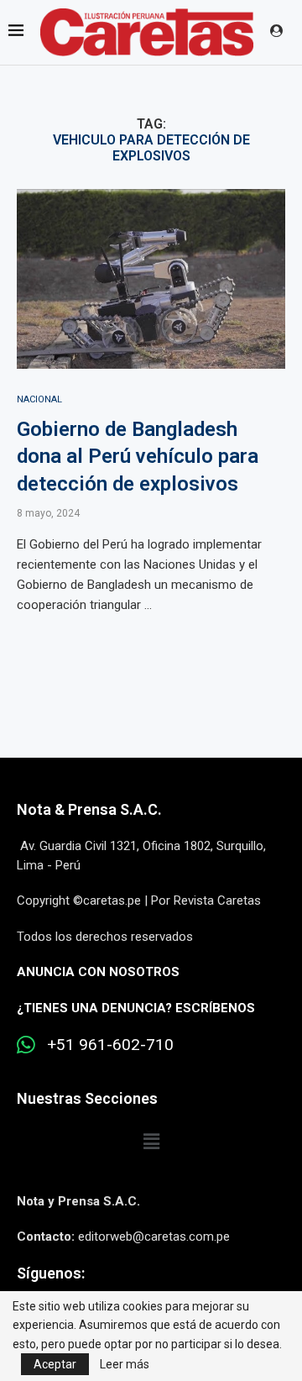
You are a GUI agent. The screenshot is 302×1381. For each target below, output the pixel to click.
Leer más (124, 1364)
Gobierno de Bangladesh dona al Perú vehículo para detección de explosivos (137, 456)
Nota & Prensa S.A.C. (89, 809)
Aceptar (55, 1364)
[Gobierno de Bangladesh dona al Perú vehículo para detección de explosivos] (151, 278)
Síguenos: (51, 1273)
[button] (151, 1142)
